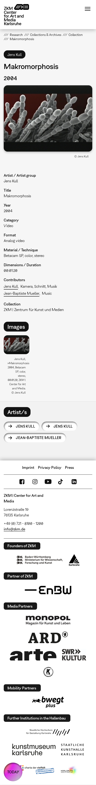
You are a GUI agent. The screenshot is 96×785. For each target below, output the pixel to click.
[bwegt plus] (48, 702)
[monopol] (48, 620)
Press (69, 467)
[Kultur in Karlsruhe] (48, 672)
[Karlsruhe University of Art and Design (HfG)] (48, 732)
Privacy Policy (50, 467)
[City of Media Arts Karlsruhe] (69, 770)
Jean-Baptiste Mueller (21, 293)
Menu (87, 9)
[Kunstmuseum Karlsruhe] (33, 749)
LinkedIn (74, 482)
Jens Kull (11, 286)
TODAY (13, 772)
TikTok (61, 482)
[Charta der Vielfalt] (36, 770)
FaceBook (22, 482)
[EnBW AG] (48, 590)
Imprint (28, 467)
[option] (18, 366)
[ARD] (48, 637)
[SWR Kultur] (74, 655)
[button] (48, 118)
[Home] (20, 14)
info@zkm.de (14, 529)
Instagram (35, 482)
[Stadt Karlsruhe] (74, 560)
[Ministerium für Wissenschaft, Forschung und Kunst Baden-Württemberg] (39, 560)
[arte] (33, 655)
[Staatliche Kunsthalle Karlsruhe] (72, 749)
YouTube (48, 482)
